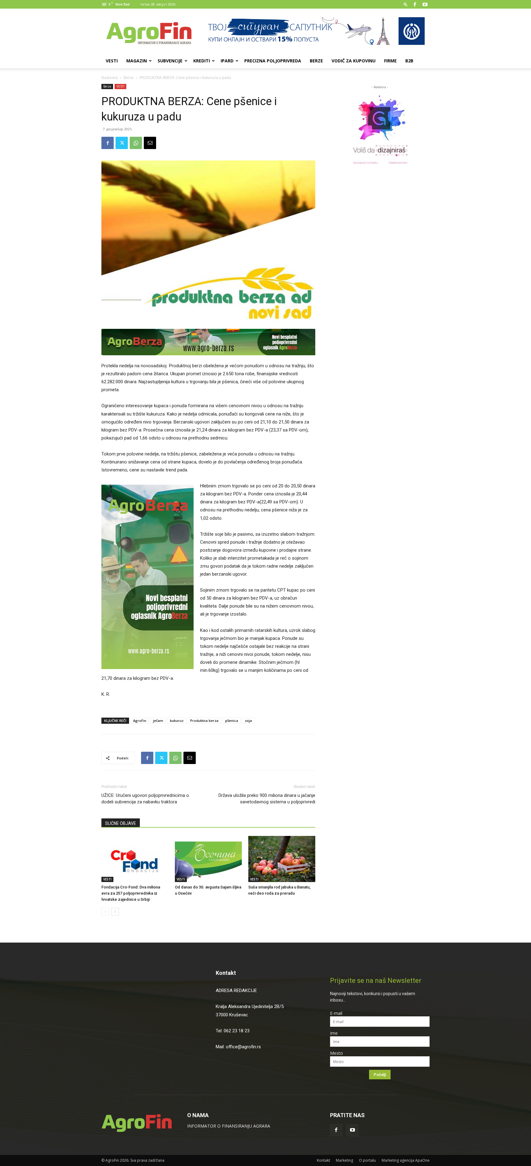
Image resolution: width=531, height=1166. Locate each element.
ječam (158, 720)
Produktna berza (204, 720)
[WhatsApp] (136, 143)
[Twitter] (122, 143)
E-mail (336, 1013)
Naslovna (109, 77)
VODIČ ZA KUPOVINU (354, 61)
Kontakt (226, 973)
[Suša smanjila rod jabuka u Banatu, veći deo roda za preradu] (281, 859)
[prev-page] (105, 912)
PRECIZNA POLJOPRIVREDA (272, 61)
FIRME (390, 61)
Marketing (344, 1160)
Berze (129, 77)
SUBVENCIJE (170, 61)
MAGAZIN (136, 61)
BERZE (316, 61)
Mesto (336, 1053)
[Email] (150, 143)
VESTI (112, 61)
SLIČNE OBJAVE (120, 823)
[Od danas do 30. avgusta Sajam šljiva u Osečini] (208, 859)
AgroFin (139, 720)
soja (248, 720)
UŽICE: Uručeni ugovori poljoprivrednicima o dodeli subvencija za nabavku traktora (145, 799)
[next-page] (115, 912)
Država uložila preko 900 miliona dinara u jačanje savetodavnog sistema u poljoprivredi (266, 799)
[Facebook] (414, 4)
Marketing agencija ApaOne (406, 1160)
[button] (405, 4)
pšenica (231, 720)
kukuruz (176, 720)
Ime (334, 1033)
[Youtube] (425, 4)
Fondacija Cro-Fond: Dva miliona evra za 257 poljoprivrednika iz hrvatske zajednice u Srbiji (130, 893)
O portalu (367, 1160)
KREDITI (201, 61)
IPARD (227, 61)
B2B (409, 61)
